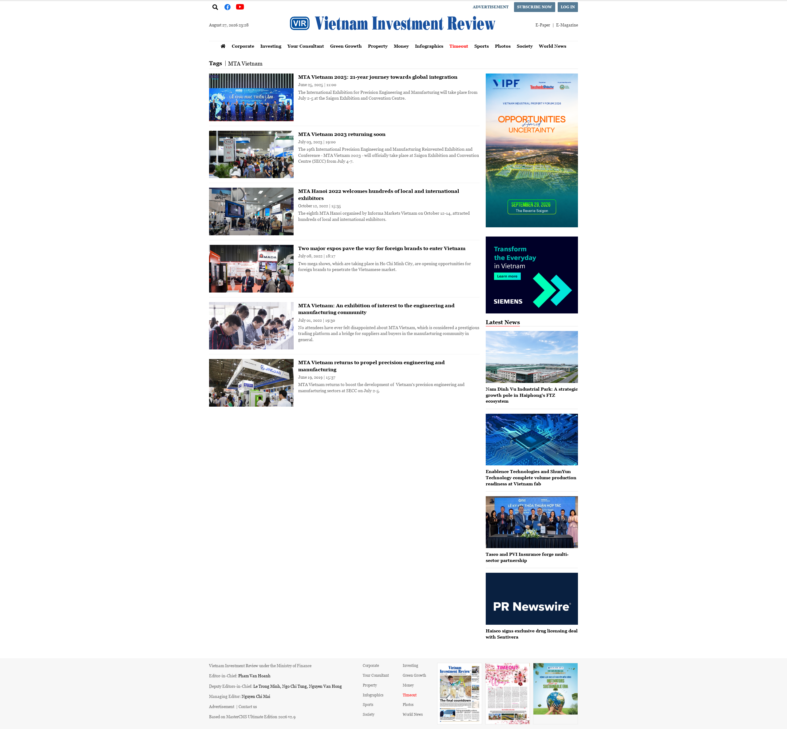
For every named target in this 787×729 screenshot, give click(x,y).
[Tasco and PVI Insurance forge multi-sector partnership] (532, 522)
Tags (215, 63)
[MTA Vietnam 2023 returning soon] (251, 154)
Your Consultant (305, 46)
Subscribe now (534, 7)
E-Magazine (567, 25)
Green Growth (346, 46)
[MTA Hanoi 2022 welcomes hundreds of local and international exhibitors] (251, 211)
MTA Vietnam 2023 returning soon (342, 134)
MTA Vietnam (245, 63)
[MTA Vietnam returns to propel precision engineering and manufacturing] (251, 383)
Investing (270, 46)
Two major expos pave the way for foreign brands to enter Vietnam (381, 248)
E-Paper (543, 25)
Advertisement (490, 7)
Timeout (458, 46)
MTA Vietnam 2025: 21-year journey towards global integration (377, 77)
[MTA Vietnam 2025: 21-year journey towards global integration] (251, 97)
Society (525, 46)
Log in (568, 7)
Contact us (248, 706)
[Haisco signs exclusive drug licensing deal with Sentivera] (532, 599)
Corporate (243, 46)
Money (401, 46)
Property (378, 46)
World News (552, 46)
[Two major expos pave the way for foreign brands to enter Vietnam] (251, 269)
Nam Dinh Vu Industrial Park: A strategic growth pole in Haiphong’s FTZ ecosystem (532, 395)
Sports (481, 46)
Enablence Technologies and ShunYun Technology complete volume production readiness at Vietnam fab (531, 477)
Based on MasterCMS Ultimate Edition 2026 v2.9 (252, 716)
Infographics (429, 46)
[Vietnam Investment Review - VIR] (393, 39)
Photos (503, 46)
